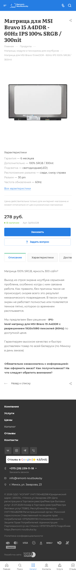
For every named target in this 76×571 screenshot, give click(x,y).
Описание (15, 257)
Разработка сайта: (13, 555)
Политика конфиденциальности (23, 535)
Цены (8, 420)
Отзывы (10, 433)
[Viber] (33, 450)
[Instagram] (16, 450)
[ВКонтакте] (8, 450)
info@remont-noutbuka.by (25, 478)
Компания (11, 406)
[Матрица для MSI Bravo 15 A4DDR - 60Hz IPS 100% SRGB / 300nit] (38, 102)
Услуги (9, 413)
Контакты (11, 440)
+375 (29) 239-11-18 (21, 468)
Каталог (10, 426)
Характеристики (43, 257)
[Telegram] (25, 450)
